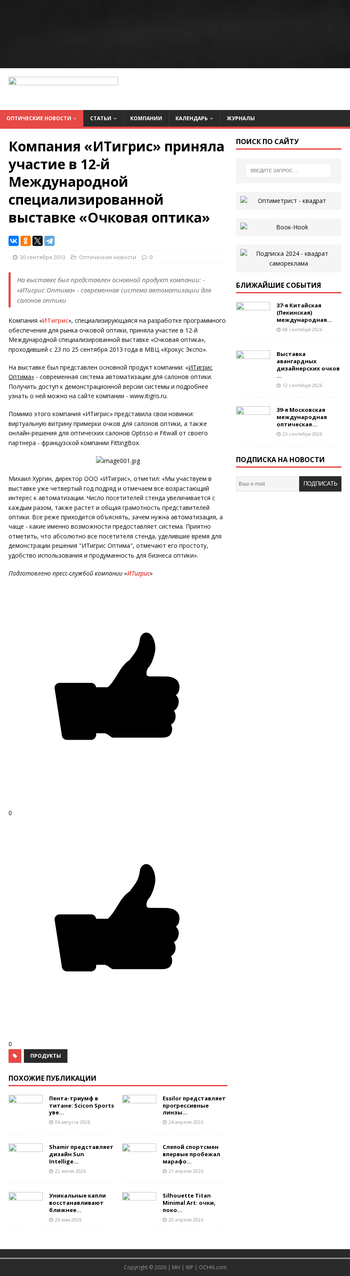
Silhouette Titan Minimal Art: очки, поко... (189, 1203)
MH (176, 1267)
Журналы (241, 118)
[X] (37, 241)
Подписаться (320, 486)
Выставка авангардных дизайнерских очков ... (308, 364)
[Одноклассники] (25, 241)
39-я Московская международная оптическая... (302, 417)
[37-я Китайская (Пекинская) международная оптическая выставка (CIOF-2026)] (253, 322)
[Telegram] (49, 241)
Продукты (45, 1055)
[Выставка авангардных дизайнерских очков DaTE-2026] (253, 371)
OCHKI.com (213, 1267)
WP (189, 1267)
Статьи (100, 118)
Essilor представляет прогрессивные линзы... (194, 1105)
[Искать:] (288, 170)
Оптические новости (38, 118)
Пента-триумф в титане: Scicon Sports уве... (81, 1105)
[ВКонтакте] (14, 241)
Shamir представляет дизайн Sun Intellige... (81, 1154)
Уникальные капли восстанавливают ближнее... (77, 1203)
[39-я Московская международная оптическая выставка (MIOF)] (253, 427)
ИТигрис (55, 320)
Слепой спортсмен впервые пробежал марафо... (191, 1154)
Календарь (191, 118)
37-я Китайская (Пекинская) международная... (304, 312)
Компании (146, 118)
